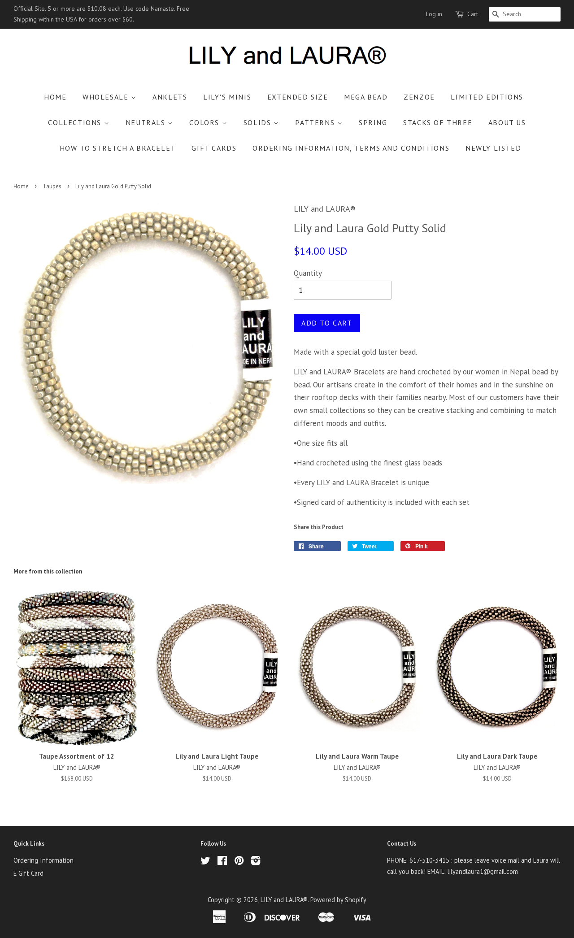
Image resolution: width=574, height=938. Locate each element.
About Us (507, 122)
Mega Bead (365, 96)
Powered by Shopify (338, 899)
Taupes (52, 186)
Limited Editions (487, 96)
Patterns (316, 122)
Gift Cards (213, 147)
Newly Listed (493, 147)
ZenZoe (419, 96)
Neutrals (147, 122)
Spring (373, 122)
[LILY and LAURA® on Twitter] (205, 862)
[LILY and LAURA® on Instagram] (256, 862)
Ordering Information (43, 860)
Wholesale (107, 96)
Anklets (169, 96)
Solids (259, 122)
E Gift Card (28, 873)
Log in (434, 14)
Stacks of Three (437, 122)
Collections (76, 122)
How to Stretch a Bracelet (118, 147)
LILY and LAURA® (284, 899)
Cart (472, 14)
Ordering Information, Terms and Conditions (350, 147)
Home (55, 96)
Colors (205, 122)
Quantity (308, 273)
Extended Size (297, 96)
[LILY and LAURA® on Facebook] (222, 862)
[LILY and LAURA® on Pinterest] (239, 862)
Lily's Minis (227, 96)
